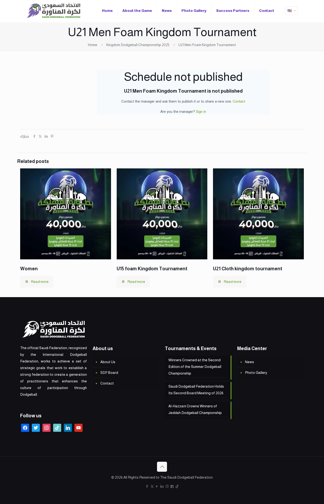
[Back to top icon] (162, 467)
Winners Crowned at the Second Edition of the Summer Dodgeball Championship (194, 366)
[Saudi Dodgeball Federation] (53, 10)
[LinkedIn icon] (162, 486)
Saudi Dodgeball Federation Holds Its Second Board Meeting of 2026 (196, 389)
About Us (107, 362)
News (249, 362)
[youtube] (78, 427)
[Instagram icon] (167, 486)
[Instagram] (46, 427)
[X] (36, 427)
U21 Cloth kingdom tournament (247, 268)
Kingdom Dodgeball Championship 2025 (137, 45)
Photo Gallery (256, 373)
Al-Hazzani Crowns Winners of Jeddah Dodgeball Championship (195, 409)
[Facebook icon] (147, 486)
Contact (239, 101)
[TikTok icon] (177, 486)
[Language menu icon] (291, 10)
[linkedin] (68, 427)
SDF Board (109, 373)
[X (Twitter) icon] (152, 486)
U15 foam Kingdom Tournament (152, 268)
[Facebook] (25, 427)
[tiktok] (57, 427)
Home (92, 45)
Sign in (201, 111)
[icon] (172, 486)
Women (29, 268)
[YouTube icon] (157, 486)
